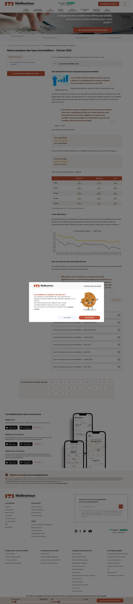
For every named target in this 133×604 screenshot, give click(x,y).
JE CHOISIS (67, 318)
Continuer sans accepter (91, 288)
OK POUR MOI (89, 318)
